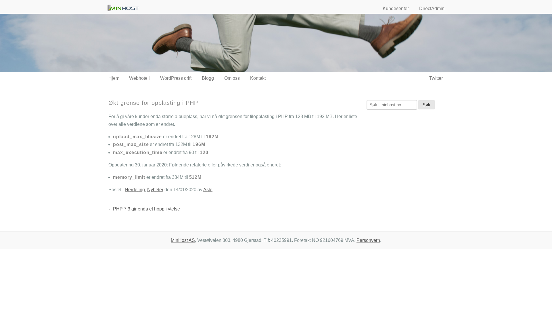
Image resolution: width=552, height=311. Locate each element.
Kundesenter (396, 8)
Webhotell (139, 78)
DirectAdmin (431, 8)
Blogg (208, 78)
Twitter (436, 78)
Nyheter (155, 189)
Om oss (232, 78)
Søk (426, 104)
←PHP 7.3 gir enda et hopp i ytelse (144, 208)
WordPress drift (175, 78)
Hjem (113, 78)
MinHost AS (183, 240)
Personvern (368, 240)
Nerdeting (135, 189)
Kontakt (258, 78)
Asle (207, 189)
